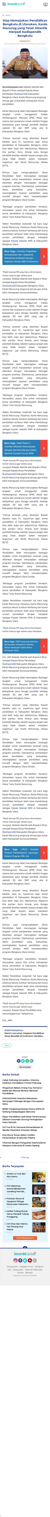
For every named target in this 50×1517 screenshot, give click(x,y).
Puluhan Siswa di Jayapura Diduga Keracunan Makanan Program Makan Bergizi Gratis (17, 1201)
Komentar (26, 1067)
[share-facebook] (19, 1061)
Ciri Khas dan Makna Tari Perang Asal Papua (17, 1226)
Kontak (20, 1273)
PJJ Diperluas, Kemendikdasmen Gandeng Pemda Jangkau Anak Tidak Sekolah (17, 1189)
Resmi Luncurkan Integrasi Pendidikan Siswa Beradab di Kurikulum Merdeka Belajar (24, 1034)
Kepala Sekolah (19, 241)
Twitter (26, 1264)
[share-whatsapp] (27, 1061)
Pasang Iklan (18, 1270)
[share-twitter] (23, 1061)
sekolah (36, 121)
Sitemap (25, 1157)
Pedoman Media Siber (34, 1270)
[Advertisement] (25, 1400)
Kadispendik (21, 94)
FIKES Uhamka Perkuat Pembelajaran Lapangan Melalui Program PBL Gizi (21, 852)
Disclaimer (39, 1267)
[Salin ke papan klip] (31, 1061)
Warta (7, 1045)
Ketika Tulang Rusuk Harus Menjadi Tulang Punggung (18, 1214)
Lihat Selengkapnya (24, 1238)
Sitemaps (29, 1273)
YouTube (32, 1264)
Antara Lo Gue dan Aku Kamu (16, 1175)
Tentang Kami (12, 1267)
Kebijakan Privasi (26, 1267)
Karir (9, 1270)
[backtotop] (25, 1248)
